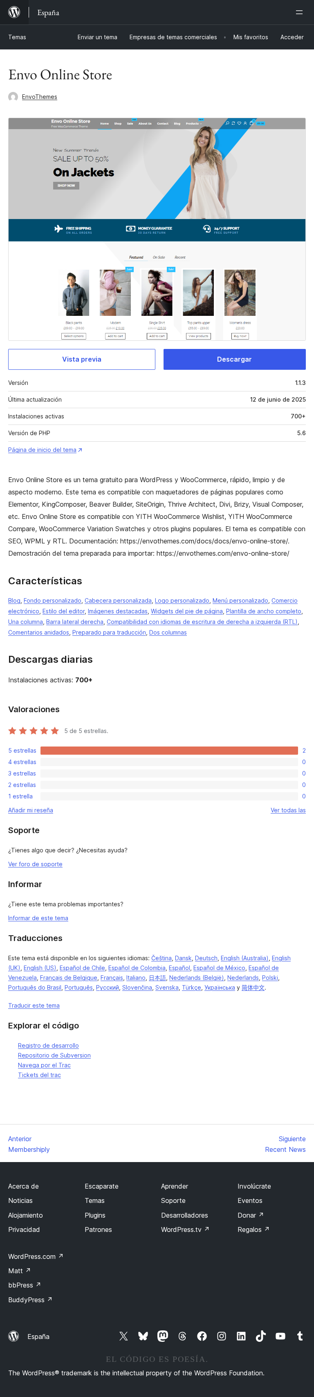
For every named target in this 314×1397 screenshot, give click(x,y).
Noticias (20, 1200)
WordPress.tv (185, 1229)
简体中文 (253, 987)
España (38, 1336)
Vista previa (81, 359)
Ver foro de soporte (35, 864)
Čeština (161, 957)
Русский (107, 987)
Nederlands (243, 977)
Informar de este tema (38, 917)
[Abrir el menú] (301, 12)
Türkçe (191, 987)
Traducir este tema (34, 1005)
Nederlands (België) (196, 977)
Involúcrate (254, 1186)
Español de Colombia (137, 967)
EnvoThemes (39, 96)
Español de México (219, 967)
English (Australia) (245, 957)
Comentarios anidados (38, 632)
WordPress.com (36, 1256)
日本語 (157, 977)
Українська (219, 987)
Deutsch (206, 957)
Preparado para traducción (109, 632)
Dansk (183, 957)
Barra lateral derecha (74, 621)
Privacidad (24, 1229)
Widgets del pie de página (187, 611)
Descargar (234, 359)
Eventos (250, 1200)
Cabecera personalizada (118, 600)
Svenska (167, 987)
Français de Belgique (68, 977)
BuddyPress (30, 1300)
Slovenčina (137, 987)
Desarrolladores (184, 1215)
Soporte (173, 1200)
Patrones (98, 1229)
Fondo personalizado (52, 600)
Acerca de (23, 1186)
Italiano (136, 977)
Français (112, 977)
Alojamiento (25, 1215)
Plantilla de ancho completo (263, 611)
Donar (251, 1215)
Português (79, 987)
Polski (270, 977)
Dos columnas (168, 632)
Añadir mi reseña (30, 810)
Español (179, 967)
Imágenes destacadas (118, 611)
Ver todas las (288, 810)
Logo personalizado (182, 600)
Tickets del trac (39, 1074)
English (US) (40, 967)
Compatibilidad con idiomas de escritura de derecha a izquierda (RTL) (202, 621)
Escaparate (102, 1186)
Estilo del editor (64, 611)
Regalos (254, 1229)
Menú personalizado (240, 600)
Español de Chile (82, 967)
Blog (14, 600)
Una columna (25, 621)
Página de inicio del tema (42, 449)
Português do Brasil (34, 987)
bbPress (24, 1285)
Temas (17, 37)
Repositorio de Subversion (54, 1055)
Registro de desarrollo (48, 1045)
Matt (19, 1271)
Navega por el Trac (44, 1065)
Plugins (95, 1215)
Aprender (174, 1186)
